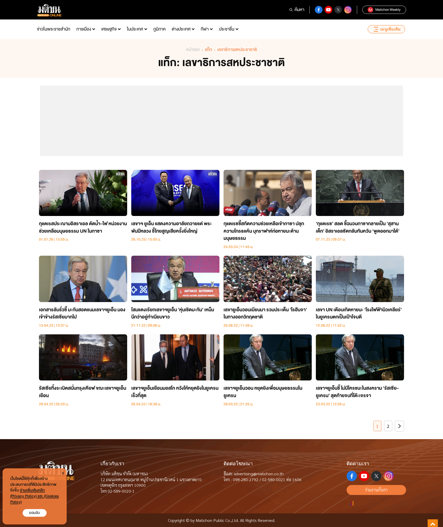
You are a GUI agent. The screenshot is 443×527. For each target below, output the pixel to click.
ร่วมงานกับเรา (376, 489)
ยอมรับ (34, 513)
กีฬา (205, 29)
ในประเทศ (135, 29)
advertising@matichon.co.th (259, 473)
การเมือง (83, 29)
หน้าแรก (193, 49)
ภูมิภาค (159, 29)
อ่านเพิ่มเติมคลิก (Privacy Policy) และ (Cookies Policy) (34, 496)
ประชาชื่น (226, 29)
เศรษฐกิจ (109, 29)
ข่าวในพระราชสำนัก (53, 29)
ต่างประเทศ (181, 29)
